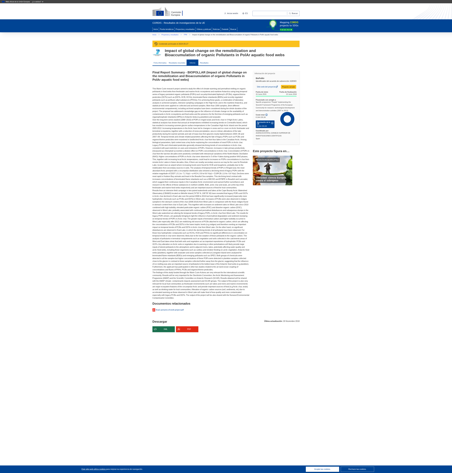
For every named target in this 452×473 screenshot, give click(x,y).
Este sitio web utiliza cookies (94, 469)
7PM (185, 35)
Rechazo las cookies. (357, 469)
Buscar (233, 29)
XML (165, 329)
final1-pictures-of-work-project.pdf (170, 310)
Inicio (155, 29)
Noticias (216, 29)
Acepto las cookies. (322, 469)
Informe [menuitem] (192, 63)
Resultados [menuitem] (204, 63)
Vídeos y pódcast (204, 29)
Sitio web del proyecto (266, 87)
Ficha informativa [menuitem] (160, 63)
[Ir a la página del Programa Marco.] (156, 52)
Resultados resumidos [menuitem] (177, 63)
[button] (245, 13)
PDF (189, 329)
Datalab (225, 29)
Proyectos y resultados (185, 29)
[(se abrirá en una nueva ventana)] (171, 11)
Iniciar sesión (232, 13)
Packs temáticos (167, 29)
